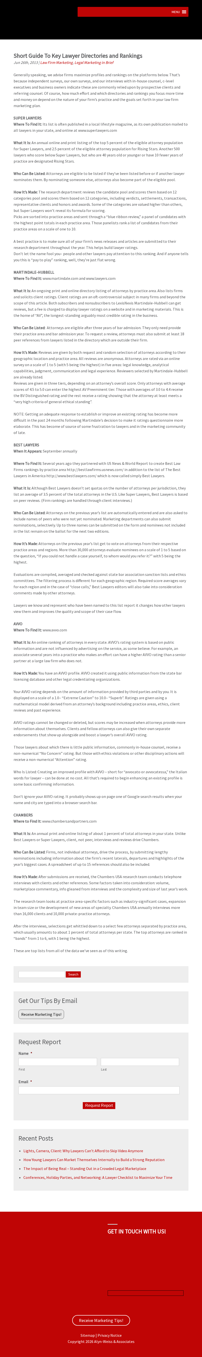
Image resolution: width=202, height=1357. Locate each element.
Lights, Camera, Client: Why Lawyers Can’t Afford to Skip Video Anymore (83, 1150)
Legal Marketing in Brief (93, 62)
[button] (176, 12)
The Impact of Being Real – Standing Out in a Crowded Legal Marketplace (84, 1168)
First (22, 1069)
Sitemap (88, 1335)
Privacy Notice (110, 1335)
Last (104, 1069)
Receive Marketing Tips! (41, 1014)
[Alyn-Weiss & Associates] (44, 36)
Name (25, 1053)
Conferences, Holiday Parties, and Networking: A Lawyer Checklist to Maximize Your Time (97, 1177)
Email (25, 1081)
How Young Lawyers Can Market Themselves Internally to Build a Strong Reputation (94, 1159)
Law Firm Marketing (56, 62)
